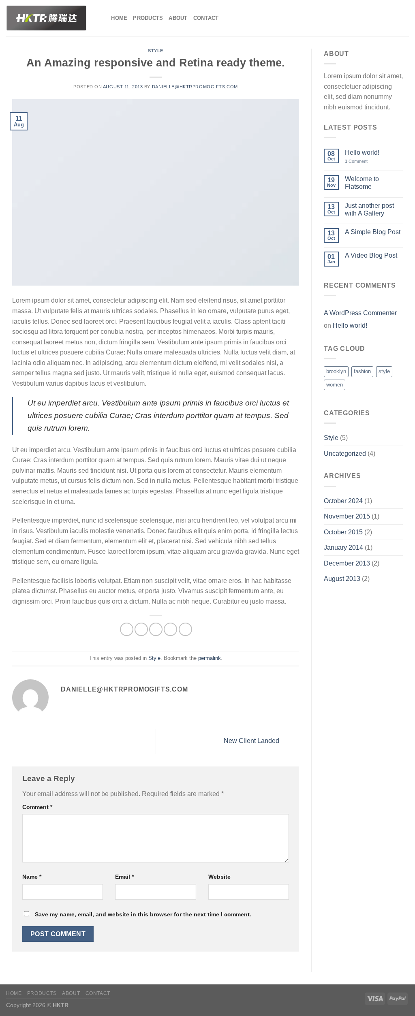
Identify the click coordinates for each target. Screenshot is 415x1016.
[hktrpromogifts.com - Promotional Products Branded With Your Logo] (46, 18)
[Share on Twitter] (141, 629)
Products (148, 18)
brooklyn (336, 371)
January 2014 (343, 547)
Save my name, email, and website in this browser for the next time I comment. (143, 914)
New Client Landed (252, 741)
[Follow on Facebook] (372, 18)
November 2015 (347, 516)
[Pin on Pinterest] (170, 629)
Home (119, 18)
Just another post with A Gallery (369, 209)
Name (31, 876)
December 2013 (347, 563)
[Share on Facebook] (126, 629)
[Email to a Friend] (156, 629)
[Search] (102, 18)
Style (155, 50)
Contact (206, 18)
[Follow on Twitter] (393, 18)
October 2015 (343, 532)
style (384, 371)
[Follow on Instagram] (382, 18)
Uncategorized (345, 453)
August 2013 (342, 578)
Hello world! (362, 152)
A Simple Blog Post (372, 231)
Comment (37, 807)
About (178, 18)
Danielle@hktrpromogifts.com (195, 86)
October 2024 (343, 500)
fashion (362, 371)
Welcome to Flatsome (362, 182)
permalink (209, 658)
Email (124, 876)
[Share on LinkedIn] (185, 629)
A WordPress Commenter (360, 312)
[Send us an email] (403, 18)
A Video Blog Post (371, 255)
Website (219, 876)
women (334, 385)
